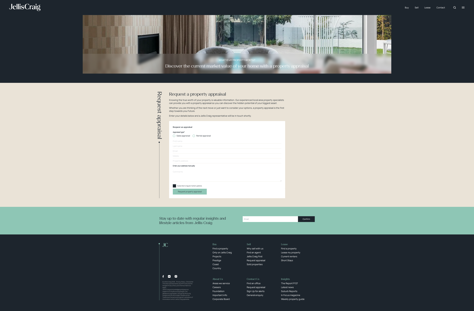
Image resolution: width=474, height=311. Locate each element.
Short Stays (287, 260)
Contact (440, 7)
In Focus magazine (290, 295)
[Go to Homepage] (24, 7)
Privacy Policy (180, 282)
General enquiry (255, 295)
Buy (407, 7)
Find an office (254, 283)
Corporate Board (221, 299)
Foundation (218, 291)
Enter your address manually (184, 166)
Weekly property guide (293, 299)
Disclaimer (189, 282)
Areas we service (221, 283)
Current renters (289, 256)
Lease (427, 7)
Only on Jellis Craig (222, 252)
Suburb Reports (289, 291)
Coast (216, 264)
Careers (217, 287)
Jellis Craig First (254, 256)
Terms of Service (185, 285)
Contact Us (253, 279)
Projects (217, 256)
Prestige (217, 260)
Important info (220, 295)
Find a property (220, 248)
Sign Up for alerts (255, 291)
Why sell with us (255, 248)
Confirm (306, 219)
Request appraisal (256, 260)
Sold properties (255, 264)
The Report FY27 (289, 283)
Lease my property (290, 252)
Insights (285, 279)
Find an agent (254, 252)
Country (217, 268)
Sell (416, 7)
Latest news (287, 287)
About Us (218, 279)
